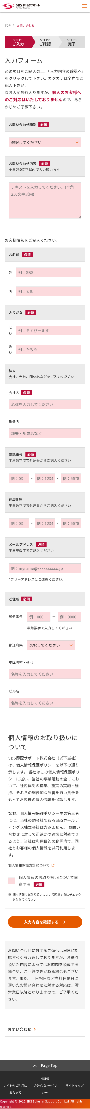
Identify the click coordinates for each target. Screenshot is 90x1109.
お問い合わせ (19, 1029)
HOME (45, 1078)
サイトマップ (75, 1085)
